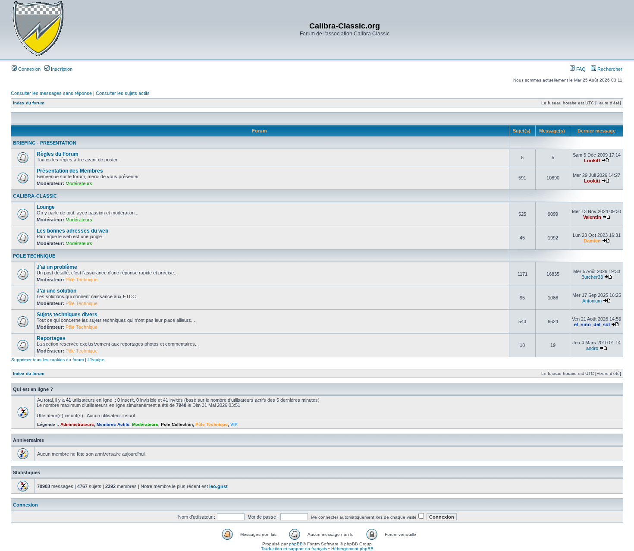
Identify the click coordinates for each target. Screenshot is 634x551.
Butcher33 (592, 277)
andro (592, 348)
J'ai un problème (57, 267)
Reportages (51, 338)
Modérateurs (79, 183)
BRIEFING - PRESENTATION (44, 142)
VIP (234, 424)
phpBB (296, 544)
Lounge (46, 207)
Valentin (592, 217)
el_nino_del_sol (592, 324)
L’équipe (96, 359)
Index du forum (28, 103)
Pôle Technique (81, 279)
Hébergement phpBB (352, 548)
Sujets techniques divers (67, 315)
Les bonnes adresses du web (72, 231)
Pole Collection (177, 424)
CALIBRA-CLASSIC (35, 195)
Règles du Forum (57, 154)
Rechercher (609, 69)
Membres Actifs (113, 424)
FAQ (580, 69)
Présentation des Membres (70, 171)
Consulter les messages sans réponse (51, 93)
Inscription (61, 69)
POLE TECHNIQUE (34, 255)
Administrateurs (77, 424)
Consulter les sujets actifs (123, 93)
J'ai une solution (56, 291)
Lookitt (592, 160)
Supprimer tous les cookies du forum (47, 359)
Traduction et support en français (294, 548)
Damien (592, 240)
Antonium (592, 300)
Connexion (29, 69)
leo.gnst (218, 486)
